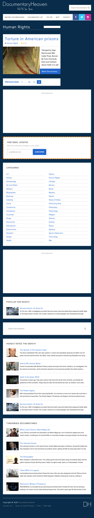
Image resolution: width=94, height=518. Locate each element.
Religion (52, 214)
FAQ (39, 506)
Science (52, 218)
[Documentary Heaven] (25, 9)
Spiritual (52, 229)
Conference (10, 207)
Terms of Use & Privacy (24, 506)
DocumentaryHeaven (26, 502)
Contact (66, 17)
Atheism (9, 189)
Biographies (11, 192)
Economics (10, 222)
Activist (9, 177)
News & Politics (55, 200)
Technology (53, 236)
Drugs (8, 218)
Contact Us (7, 506)
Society (51, 222)
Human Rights (12, 43)
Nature (51, 196)
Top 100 (49, 17)
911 (7, 174)
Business (9, 196)
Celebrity (9, 200)
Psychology (53, 211)
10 (29, 82)
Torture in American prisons (32, 39)
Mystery (52, 192)
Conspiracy (10, 211)
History (51, 174)
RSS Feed (47, 506)
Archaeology (11, 181)
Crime (8, 203)
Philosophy (53, 207)
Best (58, 17)
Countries (10, 214)
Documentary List (35, 17)
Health (8, 240)
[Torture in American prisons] (21, 73)
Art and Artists (11, 185)
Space (51, 225)
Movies (51, 185)
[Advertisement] (47, 113)
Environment (11, 229)
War (50, 240)
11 (34, 82)
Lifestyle (52, 181)
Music (51, 189)
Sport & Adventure (56, 233)
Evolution (9, 233)
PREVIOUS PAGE (12, 82)
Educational (10, 225)
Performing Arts (55, 203)
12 (39, 82)
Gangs (9, 236)
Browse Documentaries (14, 17)
